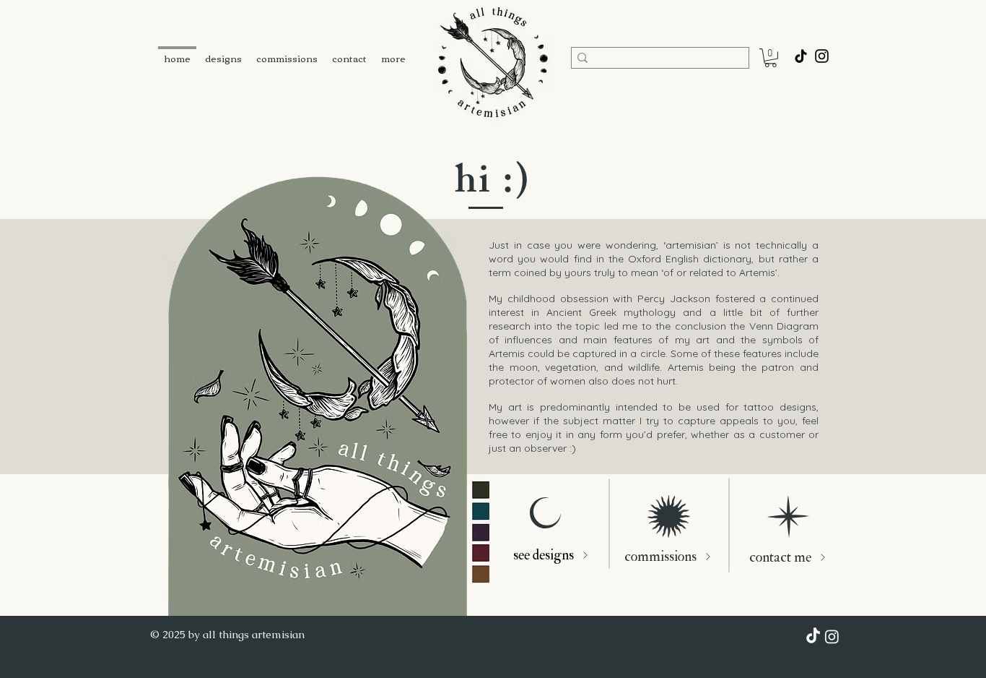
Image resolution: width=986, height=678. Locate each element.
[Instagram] (832, 636)
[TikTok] (801, 56)
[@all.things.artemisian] (822, 56)
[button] (770, 57)
